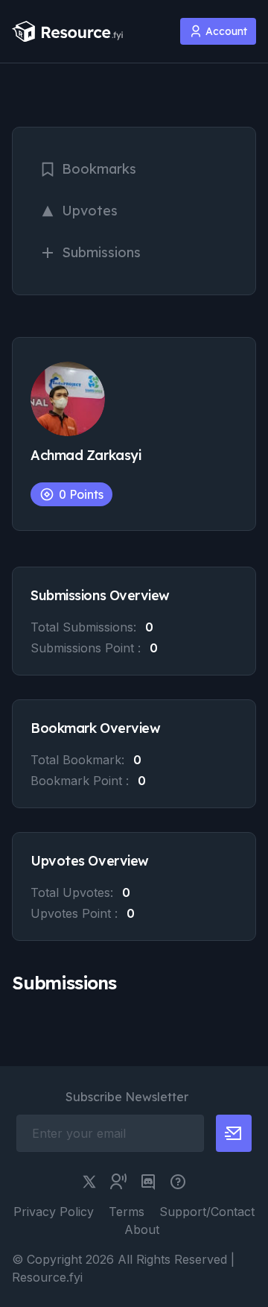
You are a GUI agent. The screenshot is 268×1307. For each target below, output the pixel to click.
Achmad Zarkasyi (86, 455)
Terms (126, 1211)
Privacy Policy (53, 1211)
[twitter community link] (118, 1182)
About (141, 1229)
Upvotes (90, 210)
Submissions (101, 252)
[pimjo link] (178, 1182)
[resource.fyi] (68, 31)
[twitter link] (89, 1182)
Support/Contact (207, 1211)
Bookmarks (99, 168)
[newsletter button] (234, 1133)
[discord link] (148, 1182)
